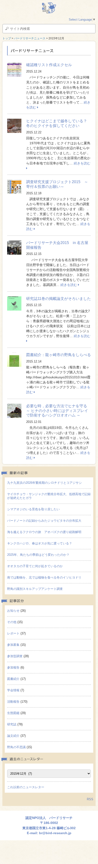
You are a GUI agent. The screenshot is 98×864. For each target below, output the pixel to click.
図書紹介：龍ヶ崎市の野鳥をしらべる (58, 355)
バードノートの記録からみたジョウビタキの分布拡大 (44, 520)
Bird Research (49, 8)
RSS (90, 799)
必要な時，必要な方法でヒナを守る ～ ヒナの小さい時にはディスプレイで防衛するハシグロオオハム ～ (58, 410)
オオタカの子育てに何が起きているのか (35, 566)
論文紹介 (13, 735)
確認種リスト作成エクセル (49, 65)
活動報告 (13, 701)
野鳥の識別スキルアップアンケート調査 (35, 589)
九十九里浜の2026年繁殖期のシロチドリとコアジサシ (44, 482)
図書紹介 (13, 679)
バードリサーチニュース (29, 38)
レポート (13, 633)
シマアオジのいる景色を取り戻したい (33, 509)
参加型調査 (15, 656)
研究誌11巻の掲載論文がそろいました (58, 299)
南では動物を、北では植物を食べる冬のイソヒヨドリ (44, 577)
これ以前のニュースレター (25, 787)
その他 (11, 622)
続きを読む (69, 285)
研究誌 (11, 724)
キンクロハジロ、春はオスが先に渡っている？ (39, 543)
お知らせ (13, 610)
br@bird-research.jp (55, 833)
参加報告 (13, 667)
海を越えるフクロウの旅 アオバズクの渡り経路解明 (44, 532)
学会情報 (13, 690)
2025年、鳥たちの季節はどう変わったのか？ (38, 554)
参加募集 (13, 645)
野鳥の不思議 (16, 747)
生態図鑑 (13, 713)
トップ (6, 38)
